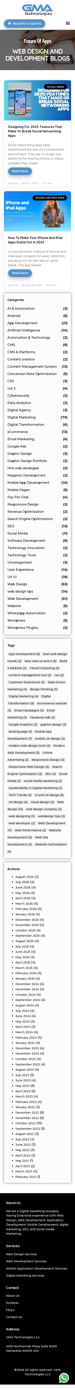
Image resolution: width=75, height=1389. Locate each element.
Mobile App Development (37, 483)
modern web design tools (29, 745)
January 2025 (25, 978)
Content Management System (37, 367)
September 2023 (27, 1064)
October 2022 (25, 1123)
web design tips (37, 591)
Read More (20, 171)
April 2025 (22, 962)
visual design (42, 802)
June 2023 (23, 1080)
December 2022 (27, 1112)
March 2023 (24, 1096)
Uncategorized (37, 562)
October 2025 (25, 930)
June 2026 (23, 887)
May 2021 (22, 1161)
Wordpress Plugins (37, 628)
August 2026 (24, 877)
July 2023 (22, 1075)
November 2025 (27, 925)
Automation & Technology (37, 337)
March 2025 (24, 968)
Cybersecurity (37, 396)
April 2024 (22, 1027)
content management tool (30, 675)
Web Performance (30, 830)
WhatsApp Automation (37, 613)
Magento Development (37, 475)
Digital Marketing (37, 417)
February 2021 (25, 1177)
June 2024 (23, 1016)
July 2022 (22, 1139)
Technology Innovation (37, 548)
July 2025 (22, 946)
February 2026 (26, 909)
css (59, 675)
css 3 (37, 388)
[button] (67, 23)
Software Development (37, 541)
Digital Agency (37, 410)
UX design (18, 802)
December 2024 (27, 984)
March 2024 (24, 1032)
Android (37, 316)
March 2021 (23, 1171)
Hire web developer (37, 468)
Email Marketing (37, 439)
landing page (20, 731)
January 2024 (25, 1043)
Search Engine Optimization (37, 519)
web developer (22, 823)
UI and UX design (49, 795)
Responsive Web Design (29, 767)
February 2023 (26, 1102)
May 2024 (22, 1021)
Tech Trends (20, 795)
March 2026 (24, 903)
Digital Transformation (37, 425)
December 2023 (27, 1048)
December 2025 (27, 920)
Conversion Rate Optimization (37, 374)
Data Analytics (37, 403)
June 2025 (22, 952)
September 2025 (27, 935)
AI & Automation (37, 308)
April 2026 (22, 898)
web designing (22, 816)
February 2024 (26, 1037)
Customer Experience (27, 682)
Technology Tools (37, 555)
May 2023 (22, 1086)
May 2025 (22, 957)
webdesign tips (51, 816)
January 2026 (25, 914)
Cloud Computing (44, 668)
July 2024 (22, 1011)
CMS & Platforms (37, 352)
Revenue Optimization (37, 512)
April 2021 (22, 1166)
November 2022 (27, 1118)
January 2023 (25, 1107)
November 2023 (27, 1053)
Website (37, 606)
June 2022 (23, 1144)
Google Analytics (23, 724)
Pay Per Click (37, 497)
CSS (37, 381)
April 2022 (22, 1155)
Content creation (37, 359)
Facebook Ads (42, 717)
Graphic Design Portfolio (37, 461)
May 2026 (22, 893)
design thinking (43, 689)
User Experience (37, 570)
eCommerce (37, 432)
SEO (37, 526)
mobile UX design (50, 738)
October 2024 (25, 995)
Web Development (37, 599)
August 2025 (24, 941)
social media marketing (43, 781)
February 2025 (25, 973)
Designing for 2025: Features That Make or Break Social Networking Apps (35, 131)
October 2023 (25, 1059)
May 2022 (22, 1150)
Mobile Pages (37, 490)
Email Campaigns (29, 710)
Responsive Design (37, 504)
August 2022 (24, 1134)
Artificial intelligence (37, 330)
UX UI (37, 577)
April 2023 (22, 1091)
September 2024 (27, 1000)
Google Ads (37, 446)
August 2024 (24, 1005)
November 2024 (27, 989)
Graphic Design (37, 454)
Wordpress (37, 620)
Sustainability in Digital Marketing (35, 788)
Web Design (37, 584)
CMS (37, 345)
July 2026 (22, 882)
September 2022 (27, 1129)
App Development (37, 323)
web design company (44, 809)
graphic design (53, 724)
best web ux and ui (40, 661)
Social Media (37, 533)
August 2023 (24, 1069)
